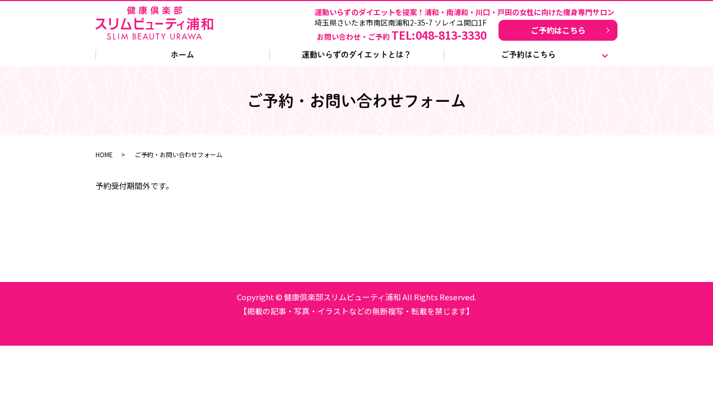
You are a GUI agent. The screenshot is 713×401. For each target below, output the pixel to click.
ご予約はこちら (558, 30)
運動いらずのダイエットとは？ (356, 54)
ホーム (182, 54)
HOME (104, 154)
